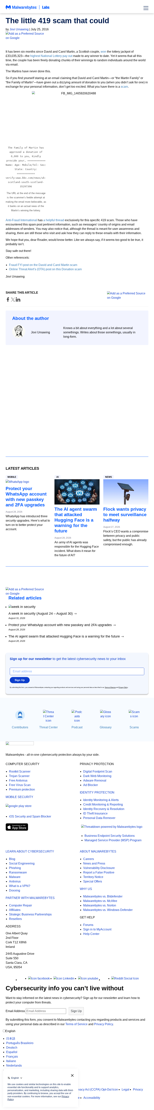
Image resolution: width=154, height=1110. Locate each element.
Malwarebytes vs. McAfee (100, 900)
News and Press (94, 863)
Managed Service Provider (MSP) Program (113, 840)
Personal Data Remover (99, 818)
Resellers (15, 918)
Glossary (106, 727)
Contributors (20, 727)
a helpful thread (53, 220)
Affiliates (14, 909)
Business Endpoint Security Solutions (110, 835)
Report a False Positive (98, 872)
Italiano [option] (11, 1061)
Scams (134, 727)
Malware (14, 877)
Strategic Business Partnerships (30, 914)
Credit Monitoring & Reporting (103, 804)
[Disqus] (77, 397)
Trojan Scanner (19, 776)
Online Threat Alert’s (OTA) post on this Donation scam (45, 269)
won (103, 51)
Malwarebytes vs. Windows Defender (108, 909)
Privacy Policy (123, 687)
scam (124, 86)
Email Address (15, 1011)
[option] (19, 1038)
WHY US (86, 889)
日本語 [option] (10, 1038)
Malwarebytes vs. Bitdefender (102, 896)
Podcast (77, 727)
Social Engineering (22, 863)
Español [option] (11, 1052)
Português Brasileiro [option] (19, 1043)
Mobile (12, 477)
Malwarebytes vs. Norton (99, 905)
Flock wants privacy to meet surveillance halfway (124, 515)
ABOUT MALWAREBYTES (98, 851)
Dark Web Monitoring (97, 776)
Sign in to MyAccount (97, 929)
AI (57, 477)
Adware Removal (94, 780)
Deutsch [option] (11, 1047)
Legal (125, 1089)
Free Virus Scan (20, 785)
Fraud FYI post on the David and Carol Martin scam (43, 264)
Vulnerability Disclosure (99, 868)
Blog (12, 859)
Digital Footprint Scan (97, 771)
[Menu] (145, 8)
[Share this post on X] (13, 300)
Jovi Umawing (19, 29)
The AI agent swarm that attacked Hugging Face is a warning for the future (75, 520)
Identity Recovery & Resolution (103, 809)
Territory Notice (93, 877)
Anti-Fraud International (21, 220)
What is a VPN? (19, 886)
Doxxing (14, 890)
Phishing (15, 868)
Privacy (138, 1089)
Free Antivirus (18, 780)
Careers (88, 859)
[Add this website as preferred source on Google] (77, 35)
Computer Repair (20, 905)
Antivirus (15, 881)
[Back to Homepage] (28, 9)
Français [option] (12, 1056)
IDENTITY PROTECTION (97, 792)
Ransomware (18, 872)
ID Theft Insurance (95, 813)
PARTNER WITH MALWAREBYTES (30, 897)
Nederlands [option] (14, 1065)
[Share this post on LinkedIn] (18, 300)
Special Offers (92, 881)
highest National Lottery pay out (51, 55)
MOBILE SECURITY (19, 797)
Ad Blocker (90, 785)
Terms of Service (110, 687)
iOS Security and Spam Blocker (30, 816)
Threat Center (48, 727)
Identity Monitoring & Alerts (101, 800)
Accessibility (91, 1097)
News (108, 477)
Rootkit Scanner (19, 771)
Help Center (91, 933)
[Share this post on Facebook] (8, 300)
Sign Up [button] (20, 680)
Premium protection (22, 789)
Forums (88, 924)
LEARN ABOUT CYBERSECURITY (30, 851)
